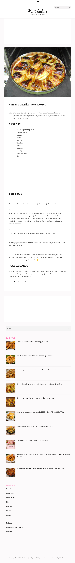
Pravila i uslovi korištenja (14, 527)
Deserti (8, 489)
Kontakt (9, 532)
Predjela (9, 506)
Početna (9, 523)
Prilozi (8, 511)
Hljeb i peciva (10, 498)
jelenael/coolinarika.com (21, 282)
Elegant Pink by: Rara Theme (39, 558)
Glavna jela (10, 493)
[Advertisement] (37, 31)
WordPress (62, 558)
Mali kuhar (37, 11)
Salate (8, 515)
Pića (7, 502)
